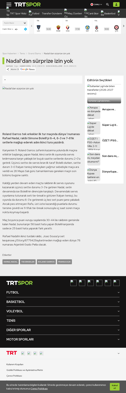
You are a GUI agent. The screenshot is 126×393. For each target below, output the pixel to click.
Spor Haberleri (9, 53)
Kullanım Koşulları (14, 364)
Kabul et (115, 386)
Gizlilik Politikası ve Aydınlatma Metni (24, 370)
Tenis (22, 53)
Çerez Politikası (39, 388)
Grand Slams (34, 53)
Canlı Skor (7, 29)
